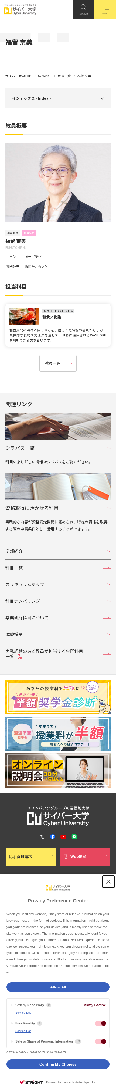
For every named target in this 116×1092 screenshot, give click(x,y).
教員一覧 (64, 75)
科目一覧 (14, 568)
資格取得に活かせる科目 (32, 507)
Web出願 (78, 856)
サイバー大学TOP (18, 75)
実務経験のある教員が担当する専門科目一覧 (44, 654)
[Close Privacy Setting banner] (108, 882)
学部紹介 (44, 75)
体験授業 (14, 634)
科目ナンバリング (22, 601)
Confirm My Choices (58, 1064)
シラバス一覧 (20, 447)
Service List (23, 1012)
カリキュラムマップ (24, 584)
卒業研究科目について (27, 617)
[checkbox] (100, 1023)
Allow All (58, 987)
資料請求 (24, 856)
